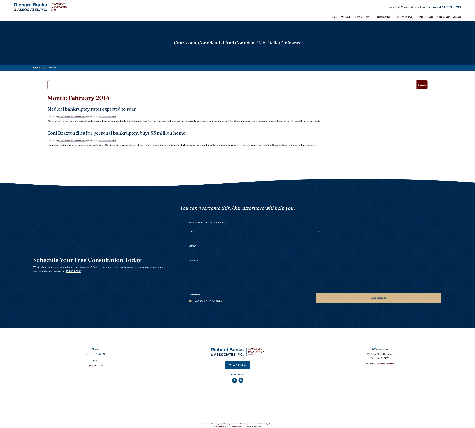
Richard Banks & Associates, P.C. (71, 116)
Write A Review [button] (237, 365)
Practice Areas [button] (383, 16)
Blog (431, 16)
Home (334, 16)
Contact (457, 16)
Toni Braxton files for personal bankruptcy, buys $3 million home (116, 133)
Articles (422, 16)
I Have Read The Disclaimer (208, 301)
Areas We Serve (404, 16)
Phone (319, 231)
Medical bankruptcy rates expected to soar (92, 109)
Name (192, 231)
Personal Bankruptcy (107, 116)
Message (193, 260)
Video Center (443, 16)
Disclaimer (194, 294)
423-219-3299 (450, 7)
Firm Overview (362, 16)
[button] (470, 409)
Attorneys (345, 16)
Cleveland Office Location (381, 363)
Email (192, 246)
